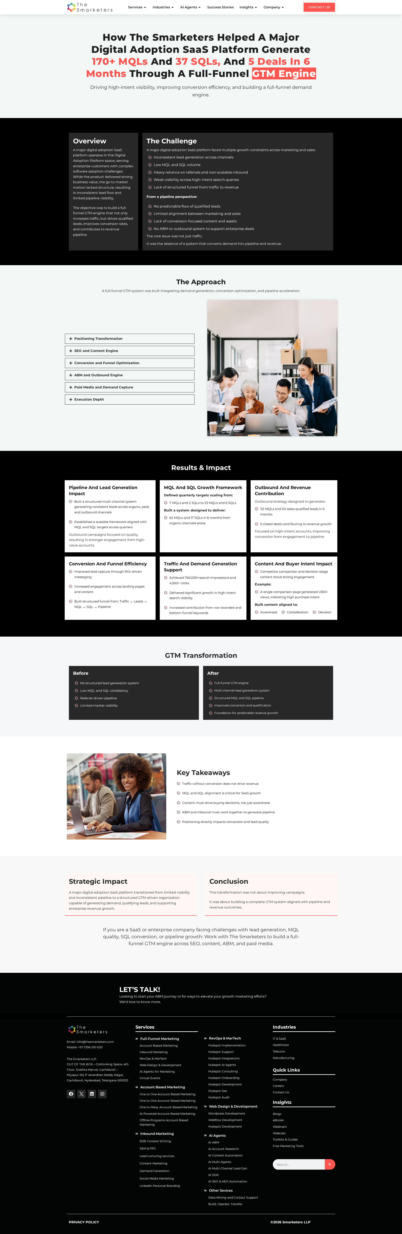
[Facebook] (71, 1094)
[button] (129, 339)
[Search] (330, 1164)
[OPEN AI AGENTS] (199, 7)
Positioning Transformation (98, 338)
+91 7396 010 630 (90, 1047)
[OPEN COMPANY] (283, 7)
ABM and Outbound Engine (98, 375)
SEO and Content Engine (96, 351)
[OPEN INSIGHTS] (256, 7)
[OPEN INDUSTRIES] (172, 7)
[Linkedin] (92, 1094)
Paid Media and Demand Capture (103, 387)
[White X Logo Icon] (81, 1094)
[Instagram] (102, 1094)
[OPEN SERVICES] (145, 7)
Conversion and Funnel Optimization (106, 363)
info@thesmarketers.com (95, 1042)
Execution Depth (89, 399)
